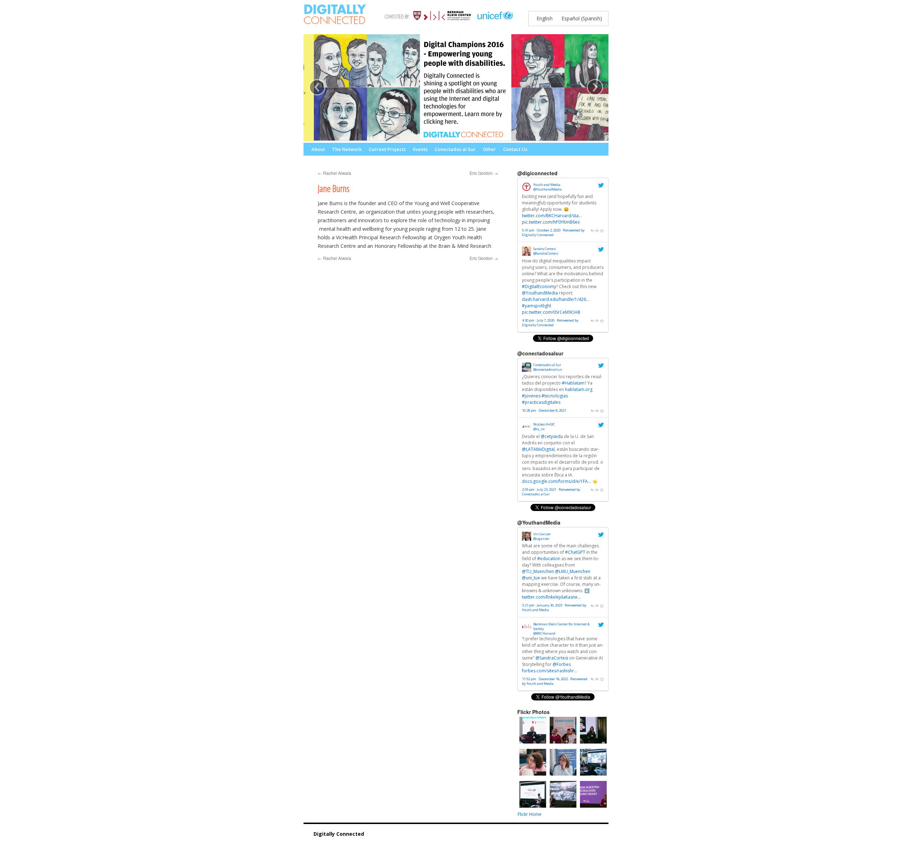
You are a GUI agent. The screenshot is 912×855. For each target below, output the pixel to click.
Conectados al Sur (455, 149)
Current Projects (387, 149)
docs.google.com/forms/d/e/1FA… (556, 481)
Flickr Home (530, 814)
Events (420, 149)
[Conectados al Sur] (526, 370)
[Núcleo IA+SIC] (526, 430)
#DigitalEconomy (539, 286)
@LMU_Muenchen (572, 571)
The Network (347, 149)
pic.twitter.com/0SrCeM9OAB (551, 312)
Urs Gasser (542, 534)
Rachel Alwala (334, 173)
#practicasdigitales (541, 402)
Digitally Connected (339, 833)
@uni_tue (531, 578)
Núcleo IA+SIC (544, 424)
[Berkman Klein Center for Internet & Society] (526, 629)
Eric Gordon (484, 173)
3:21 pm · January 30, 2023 (542, 605)
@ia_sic (539, 429)
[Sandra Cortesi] (526, 254)
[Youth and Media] (526, 190)
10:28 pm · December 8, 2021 (544, 410)
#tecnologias (555, 396)
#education (548, 559)
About (318, 149)
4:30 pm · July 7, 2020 (538, 320)
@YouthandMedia (547, 189)
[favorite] (602, 230)
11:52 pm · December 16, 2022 (545, 679)
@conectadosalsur (547, 369)
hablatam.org (578, 389)
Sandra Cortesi (544, 248)
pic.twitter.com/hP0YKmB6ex (551, 222)
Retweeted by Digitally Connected (553, 232)
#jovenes (531, 396)
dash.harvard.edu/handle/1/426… (555, 299)
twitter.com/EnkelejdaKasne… (551, 597)
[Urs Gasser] (526, 539)
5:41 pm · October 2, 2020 (541, 230)
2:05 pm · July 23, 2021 (539, 489)
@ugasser (541, 538)
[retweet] (597, 230)
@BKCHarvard (544, 633)
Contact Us (515, 149)
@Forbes (562, 664)
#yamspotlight (536, 306)
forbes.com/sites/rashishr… (549, 671)
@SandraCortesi (545, 253)
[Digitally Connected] (335, 19)
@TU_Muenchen (538, 571)
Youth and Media (546, 184)
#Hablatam (573, 383)
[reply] (592, 230)
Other (489, 149)
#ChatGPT (575, 552)
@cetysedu (552, 436)
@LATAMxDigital (538, 449)
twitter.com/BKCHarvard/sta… (552, 216)
